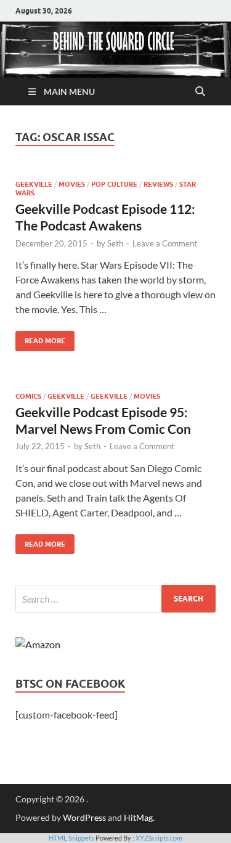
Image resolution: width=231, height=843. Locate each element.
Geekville (33, 184)
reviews (158, 184)
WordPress (84, 817)
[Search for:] (115, 599)
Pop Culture (114, 184)
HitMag (138, 817)
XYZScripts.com (159, 838)
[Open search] (200, 92)
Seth (115, 243)
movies (72, 184)
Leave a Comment (164, 243)
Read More (40, 338)
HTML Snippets (71, 838)
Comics (28, 396)
